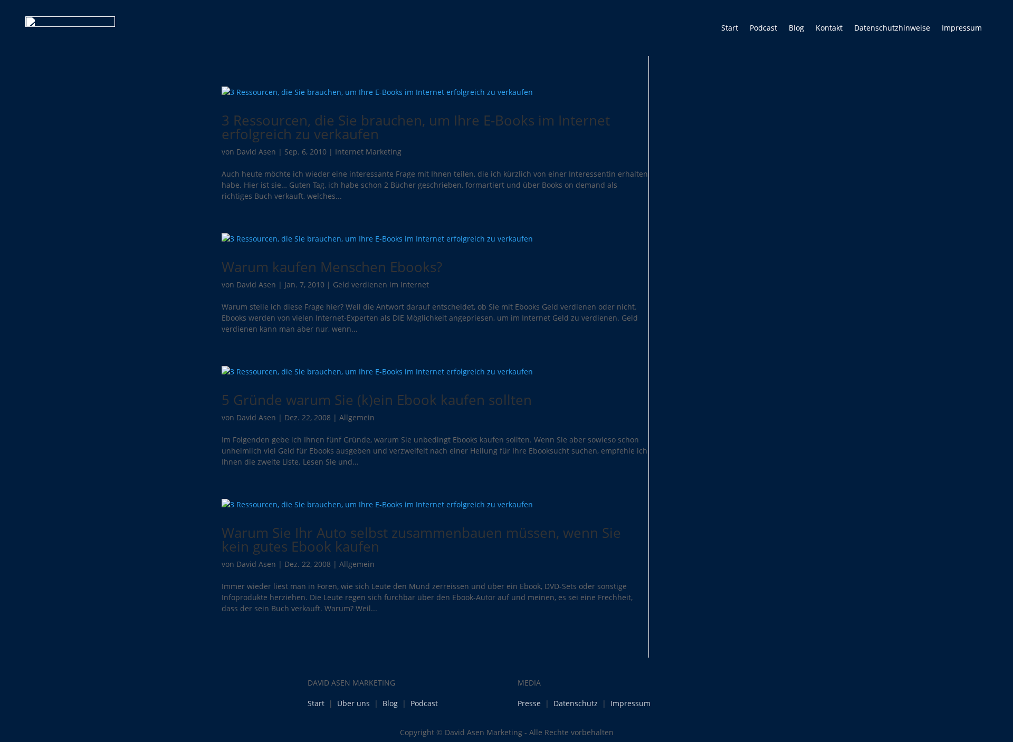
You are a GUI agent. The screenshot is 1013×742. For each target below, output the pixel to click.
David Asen (256, 152)
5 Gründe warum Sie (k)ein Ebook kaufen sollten (377, 399)
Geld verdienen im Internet (381, 285)
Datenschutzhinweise (892, 28)
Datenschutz (575, 703)
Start (729, 28)
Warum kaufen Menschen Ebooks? (332, 266)
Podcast (763, 28)
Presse (529, 703)
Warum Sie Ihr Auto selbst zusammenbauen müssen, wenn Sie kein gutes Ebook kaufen (421, 539)
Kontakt (829, 28)
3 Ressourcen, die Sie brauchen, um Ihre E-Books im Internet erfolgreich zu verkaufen (416, 127)
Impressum (962, 28)
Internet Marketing (368, 152)
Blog (796, 28)
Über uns (353, 703)
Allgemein (357, 417)
